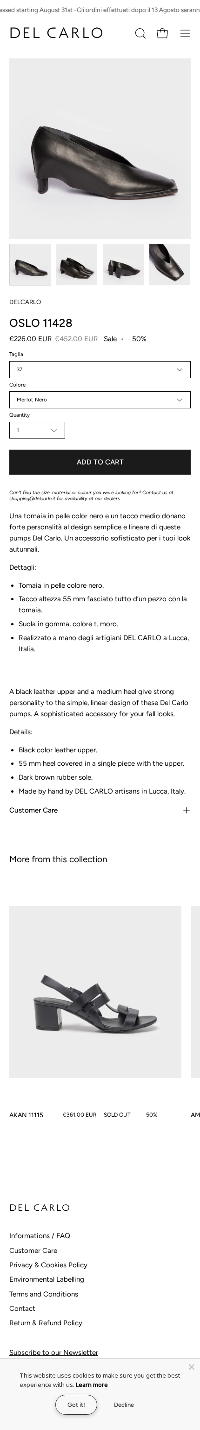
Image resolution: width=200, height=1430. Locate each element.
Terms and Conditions (43, 1294)
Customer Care (33, 810)
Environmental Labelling (46, 1279)
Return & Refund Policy (45, 1323)
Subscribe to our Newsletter (53, 1352)
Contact (22, 1308)
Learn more (92, 1384)
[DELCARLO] (55, 33)
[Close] (191, 1367)
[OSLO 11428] (30, 265)
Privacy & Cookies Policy (48, 1265)
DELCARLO (25, 301)
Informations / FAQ (39, 1236)
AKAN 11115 (26, 1115)
